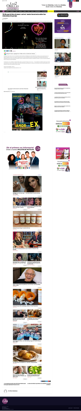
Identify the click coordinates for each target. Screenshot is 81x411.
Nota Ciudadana (6, 18)
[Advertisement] (27, 138)
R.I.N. (55, 11)
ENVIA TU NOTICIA (50, 11)
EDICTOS (32, 11)
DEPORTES (20, 11)
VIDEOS (28, 11)
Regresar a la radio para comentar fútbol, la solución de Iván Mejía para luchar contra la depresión (62, 106)
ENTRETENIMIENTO (37, 11)
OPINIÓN (25, 11)
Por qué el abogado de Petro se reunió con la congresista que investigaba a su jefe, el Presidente (62, 88)
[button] (76, 11)
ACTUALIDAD (12, 11)
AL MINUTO (7, 11)
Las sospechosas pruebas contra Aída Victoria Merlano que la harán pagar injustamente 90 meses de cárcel (15, 384)
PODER (16, 11)
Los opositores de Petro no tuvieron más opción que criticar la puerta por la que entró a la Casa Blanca (62, 97)
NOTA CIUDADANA (44, 11)
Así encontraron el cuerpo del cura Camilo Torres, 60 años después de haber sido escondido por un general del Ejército (62, 102)
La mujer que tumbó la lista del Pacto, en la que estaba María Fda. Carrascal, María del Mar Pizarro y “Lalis (62, 93)
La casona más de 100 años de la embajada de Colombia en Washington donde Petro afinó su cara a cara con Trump (62, 111)
